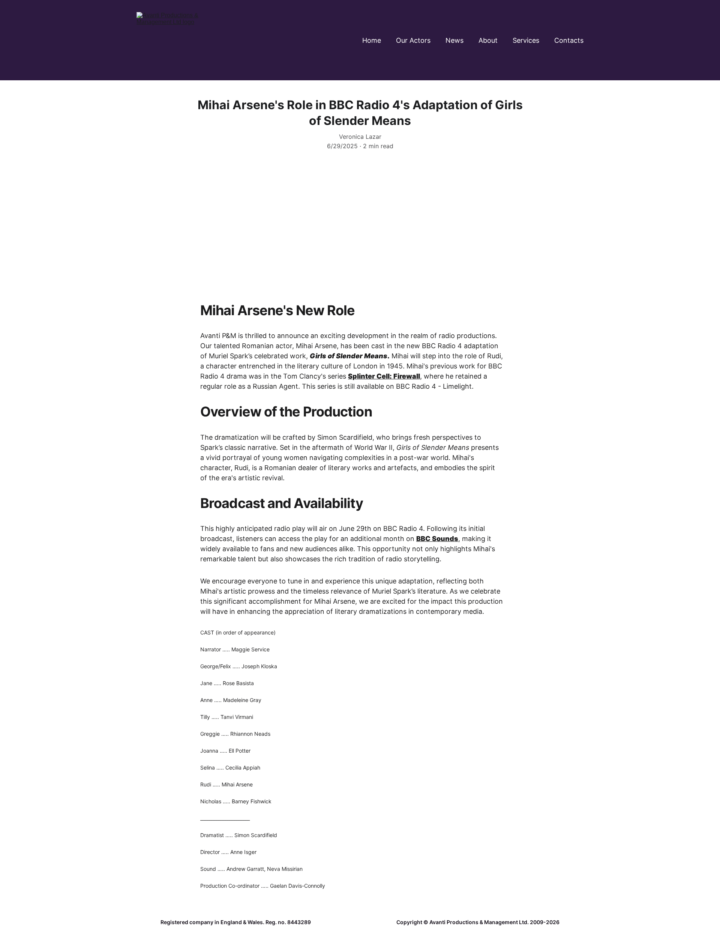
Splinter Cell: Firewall (384, 376)
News (455, 40)
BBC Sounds (437, 539)
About (488, 40)
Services (526, 40)
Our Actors (413, 40)
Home (371, 40)
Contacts (569, 40)
